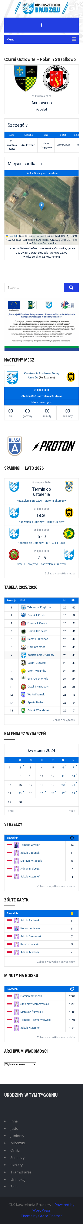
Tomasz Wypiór (30, 844)
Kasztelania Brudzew (40, 654)
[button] (41, 206)
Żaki (14, 1186)
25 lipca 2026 (42, 529)
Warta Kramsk (36, 694)
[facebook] (41, 25)
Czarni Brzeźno (36, 662)
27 (63, 793)
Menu (10, 39)
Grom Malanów (36, 670)
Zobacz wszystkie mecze (60, 573)
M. (64, 600)
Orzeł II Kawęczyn (38, 686)
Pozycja (11, 600)
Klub (23, 600)
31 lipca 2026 (42, 508)
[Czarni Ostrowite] (25, 78)
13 (63, 776)
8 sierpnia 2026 (41, 482)
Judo (14, 1128)
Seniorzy (17, 1157)
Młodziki (17, 1142)
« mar (11, 810)
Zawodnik (12, 837)
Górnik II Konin (36, 615)
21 (73, 784)
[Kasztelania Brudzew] (12, 378)
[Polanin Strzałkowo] (56, 78)
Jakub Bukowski (30, 936)
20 (63, 784)
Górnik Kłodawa (37, 631)
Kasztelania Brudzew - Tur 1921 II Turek (41, 542)
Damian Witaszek (31, 860)
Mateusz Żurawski (31, 1011)
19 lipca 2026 (42, 551)
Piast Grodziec (36, 647)
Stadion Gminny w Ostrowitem (41, 173)
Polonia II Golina (37, 623)
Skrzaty (16, 1164)
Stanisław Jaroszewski (34, 1004)
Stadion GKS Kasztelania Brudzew (41, 396)
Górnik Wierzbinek (38, 710)
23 (20, 793)
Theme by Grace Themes (41, 1215)
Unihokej (18, 1179)
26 (52, 793)
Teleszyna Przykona (39, 607)
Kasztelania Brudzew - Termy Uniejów (41, 521)
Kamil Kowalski (29, 944)
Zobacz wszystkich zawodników (56, 886)
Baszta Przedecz (37, 639)
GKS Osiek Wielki (38, 678)
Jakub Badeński (30, 852)
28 (73, 793)
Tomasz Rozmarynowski (35, 1019)
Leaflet (12, 236)
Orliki (15, 1150)
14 (73, 776)
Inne (14, 1121)
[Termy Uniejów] (70, 377)
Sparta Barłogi (36, 702)
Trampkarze (20, 1172)
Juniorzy (17, 1135)
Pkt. (74, 600)
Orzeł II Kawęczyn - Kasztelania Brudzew (41, 564)
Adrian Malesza (30, 868)
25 (41, 793)
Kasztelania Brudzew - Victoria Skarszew (42, 500)
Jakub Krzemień (30, 876)
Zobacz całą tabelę (64, 720)
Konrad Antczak (30, 928)
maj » (72, 810)
